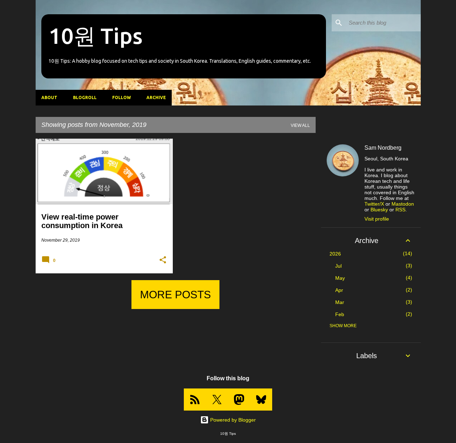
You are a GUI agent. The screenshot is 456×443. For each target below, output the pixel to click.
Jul (338, 266)
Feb (339, 314)
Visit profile (376, 219)
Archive (156, 97)
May (340, 278)
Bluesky (379, 209)
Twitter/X (374, 204)
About (49, 97)
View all (300, 125)
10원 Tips (95, 35)
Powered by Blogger (232, 420)
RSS (400, 209)
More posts (175, 294)
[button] (163, 260)
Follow (121, 97)
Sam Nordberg (382, 148)
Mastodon (403, 204)
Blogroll (85, 97)
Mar (339, 302)
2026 (335, 254)
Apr (339, 290)
